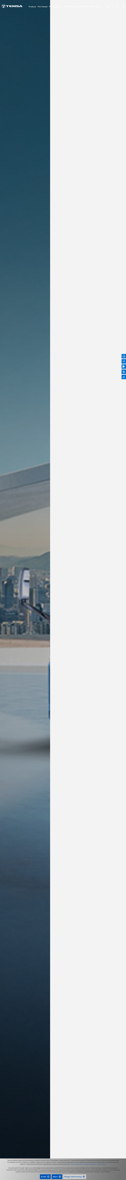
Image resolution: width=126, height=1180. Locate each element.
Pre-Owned (42, 7)
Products (32, 7)
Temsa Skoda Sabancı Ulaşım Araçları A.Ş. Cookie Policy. (88, 1164)
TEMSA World (95, 7)
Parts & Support (55, 7)
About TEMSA (81, 7)
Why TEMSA (68, 7)
